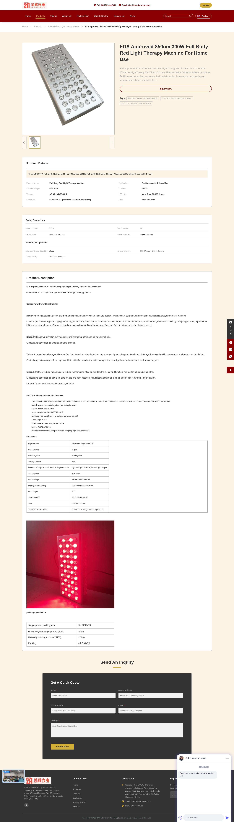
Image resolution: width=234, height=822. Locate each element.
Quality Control (101, 16)
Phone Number (57, 705)
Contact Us (119, 16)
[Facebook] (26, 805)
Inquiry (206, 5)
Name (54, 690)
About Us (66, 16)
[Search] (190, 16)
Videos (53, 16)
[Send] (227, 818)
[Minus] (227, 758)
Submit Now (62, 746)
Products (40, 16)
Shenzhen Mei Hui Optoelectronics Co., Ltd (118, 818)
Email (121, 705)
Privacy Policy (79, 802)
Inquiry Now (166, 89)
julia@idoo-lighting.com (139, 5)
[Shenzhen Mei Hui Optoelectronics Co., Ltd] (34, 5)
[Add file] (180, 818)
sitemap (76, 807)
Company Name (125, 690)
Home (28, 16)
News (132, 16)
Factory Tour (83, 16)
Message (55, 720)
